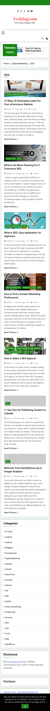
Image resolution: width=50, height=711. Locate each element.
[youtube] (31, 11)
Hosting (8, 580)
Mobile (8, 601)
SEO (24, 94)
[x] (24, 11)
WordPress (10, 644)
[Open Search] (43, 38)
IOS (6, 591)
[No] (47, 702)
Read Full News (10, 139)
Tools (7, 633)
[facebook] (18, 11)
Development (11, 553)
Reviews (8, 617)
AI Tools (8, 531)
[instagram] (21, 11)
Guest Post (10, 159)
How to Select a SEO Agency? (20, 358)
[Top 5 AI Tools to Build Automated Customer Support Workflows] (20, 50)
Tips (39, 287)
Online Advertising (14, 352)
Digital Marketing (13, 94)
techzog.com (16, 661)
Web (7, 639)
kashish (9, 241)
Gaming (8, 564)
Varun (8, 109)
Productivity (10, 612)
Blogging (10, 348)
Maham (9, 173)
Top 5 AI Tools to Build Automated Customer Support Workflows (34, 49)
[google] (28, 11)
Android (8, 537)
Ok (25, 706)
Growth (8, 569)
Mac (7, 596)
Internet (26, 287)
